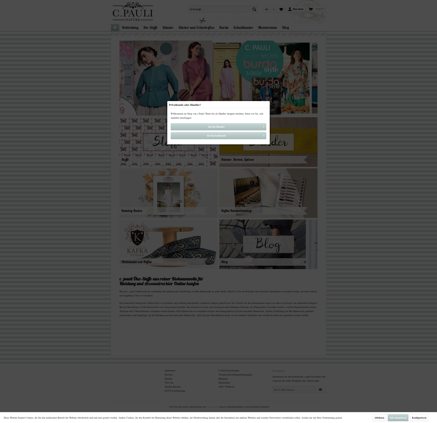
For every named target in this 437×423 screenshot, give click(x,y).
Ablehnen (379, 417)
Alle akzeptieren (398, 417)
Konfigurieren (419, 417)
